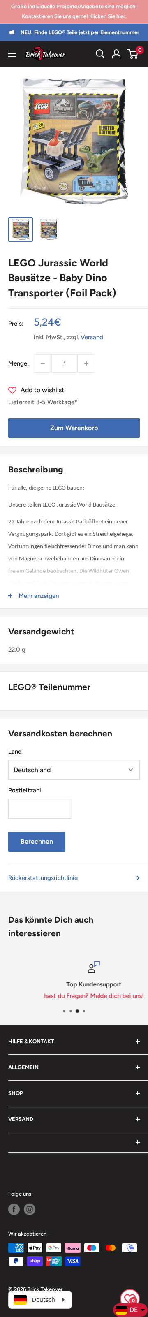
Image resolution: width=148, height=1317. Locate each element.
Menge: (18, 363)
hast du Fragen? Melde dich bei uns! (75, 996)
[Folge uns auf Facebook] (14, 1209)
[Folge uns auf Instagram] (29, 1209)
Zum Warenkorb (74, 428)
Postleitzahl (24, 790)
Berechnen (37, 841)
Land (15, 751)
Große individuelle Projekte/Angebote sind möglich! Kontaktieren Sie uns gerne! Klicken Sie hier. (74, 11)
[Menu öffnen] (12, 54)
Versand (92, 337)
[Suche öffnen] (100, 53)
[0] (133, 54)
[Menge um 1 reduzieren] (42, 363)
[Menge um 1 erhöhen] (86, 363)
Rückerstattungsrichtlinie (43, 878)
